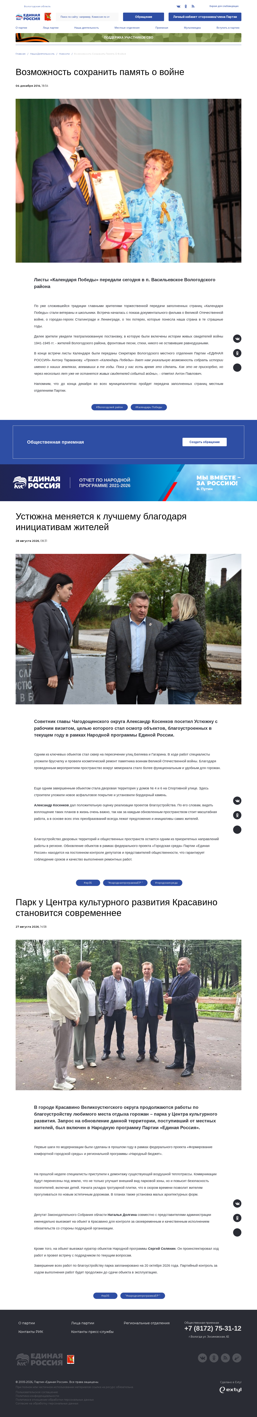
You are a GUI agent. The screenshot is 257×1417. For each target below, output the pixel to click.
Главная (21, 53)
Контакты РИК (30, 1332)
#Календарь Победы (148, 407)
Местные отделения (127, 27)
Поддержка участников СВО (128, 37)
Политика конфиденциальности (37, 1396)
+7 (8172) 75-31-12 (212, 1328)
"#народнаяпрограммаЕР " (125, 882)
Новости (64, 53)
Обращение (143, 17)
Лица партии (51, 27)
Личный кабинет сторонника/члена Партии (205, 17)
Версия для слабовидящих (224, 6)
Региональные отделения (147, 1323)
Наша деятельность (86, 27)
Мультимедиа (192, 27)
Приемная (161, 27)
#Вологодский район (109, 407)
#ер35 (88, 882)
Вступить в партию (228, 27)
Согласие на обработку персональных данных (47, 1403)
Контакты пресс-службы (92, 1332)
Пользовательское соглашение (37, 1392)
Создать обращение (204, 442)
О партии (21, 27)
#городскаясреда (166, 882)
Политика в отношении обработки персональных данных (55, 1399)
